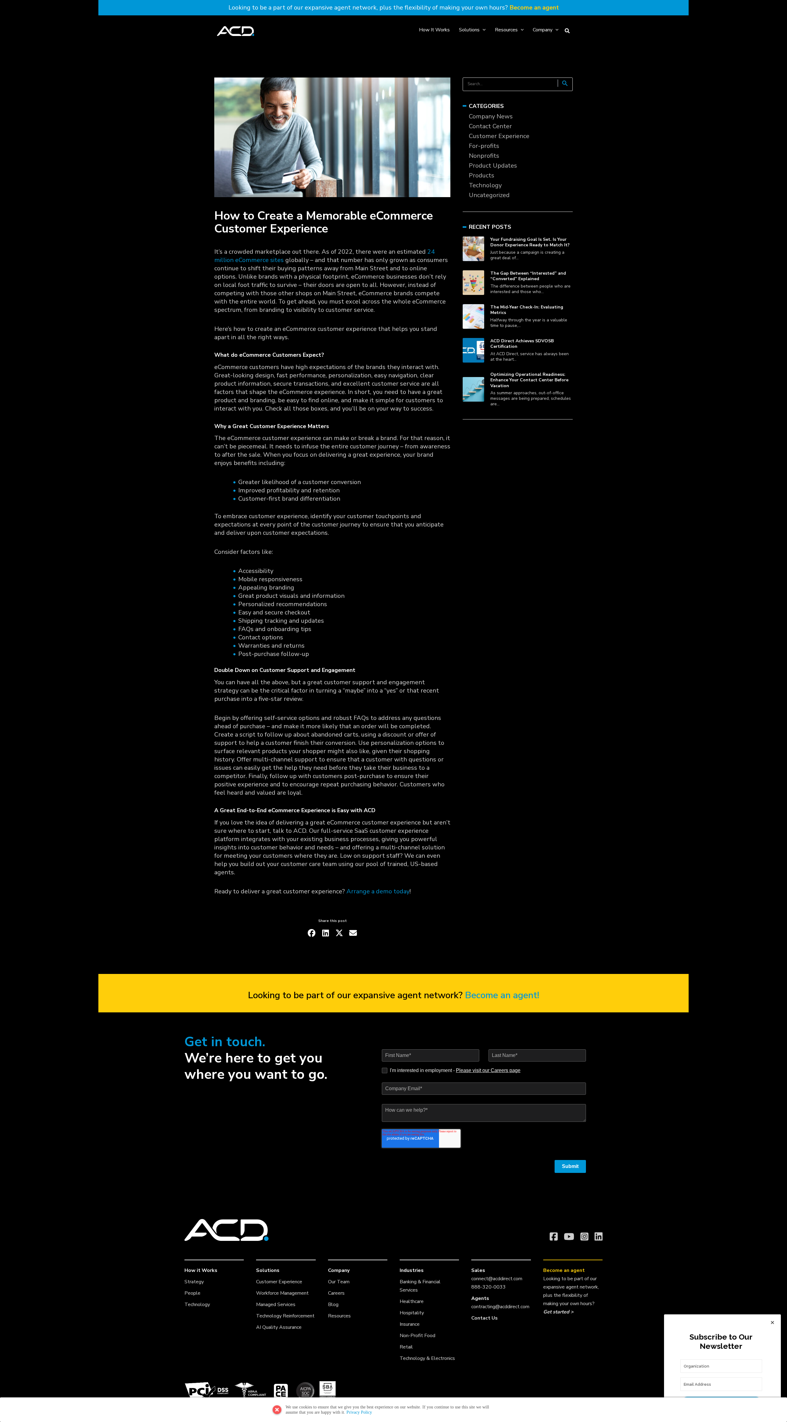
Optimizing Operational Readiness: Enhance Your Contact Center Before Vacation (529, 379)
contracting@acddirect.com (500, 1306)
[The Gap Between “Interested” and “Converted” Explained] (473, 282)
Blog (333, 1304)
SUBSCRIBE (721, 1403)
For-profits (484, 146)
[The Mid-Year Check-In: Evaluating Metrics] (473, 316)
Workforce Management (282, 1293)
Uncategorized (489, 195)
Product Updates (493, 165)
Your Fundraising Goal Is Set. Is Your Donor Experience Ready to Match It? (530, 242)
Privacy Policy (359, 1412)
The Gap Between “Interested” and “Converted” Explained (528, 276)
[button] (483, 29)
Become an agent (534, 7)
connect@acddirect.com (496, 1278)
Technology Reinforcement (285, 1316)
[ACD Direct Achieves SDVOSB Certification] (473, 350)
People (192, 1293)
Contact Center (490, 126)
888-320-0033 (488, 1287)
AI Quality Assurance (279, 1327)
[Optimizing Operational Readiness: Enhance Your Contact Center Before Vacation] (473, 389)
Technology (485, 185)
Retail (406, 1347)
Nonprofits (484, 156)
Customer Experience (499, 136)
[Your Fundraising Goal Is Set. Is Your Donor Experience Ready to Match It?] (473, 249)
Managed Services (275, 1304)
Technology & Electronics (427, 1358)
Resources (339, 1316)
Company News (491, 116)
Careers (336, 1293)
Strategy (194, 1281)
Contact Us (484, 1318)
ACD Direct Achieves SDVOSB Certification (522, 343)
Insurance (410, 1324)
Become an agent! (502, 995)
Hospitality (412, 1312)
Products (481, 175)
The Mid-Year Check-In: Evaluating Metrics (526, 310)
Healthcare (412, 1301)
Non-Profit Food (417, 1335)
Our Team (339, 1281)
